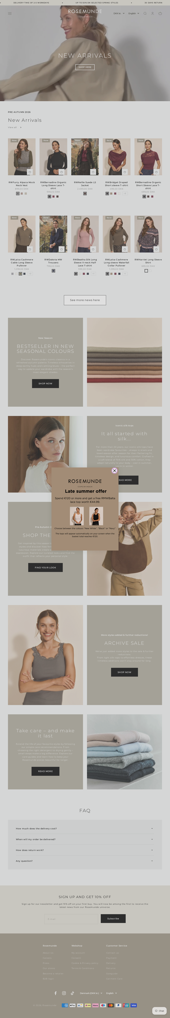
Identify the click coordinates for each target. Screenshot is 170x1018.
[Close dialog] (114, 470)
